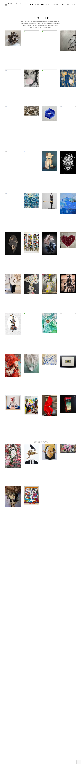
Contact (68, 4)
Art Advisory (55, 4)
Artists (37, 4)
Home (31, 4)
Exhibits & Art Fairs (45, 4)
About (62, 4)
